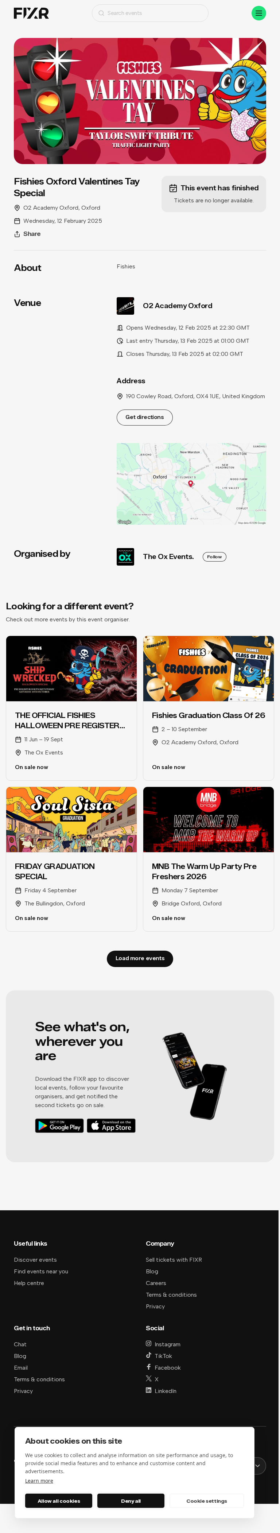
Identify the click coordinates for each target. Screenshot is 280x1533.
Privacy (155, 1306)
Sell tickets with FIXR (174, 1259)
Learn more (39, 1480)
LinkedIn (165, 1391)
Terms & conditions (171, 1294)
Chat (20, 1344)
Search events (125, 12)
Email (21, 1367)
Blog (152, 1271)
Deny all (131, 1501)
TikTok (163, 1355)
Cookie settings (206, 1501)
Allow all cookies (59, 1501)
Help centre (29, 1283)
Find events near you (41, 1271)
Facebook (168, 1367)
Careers (156, 1283)
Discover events (35, 1259)
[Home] (31, 13)
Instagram (167, 1344)
